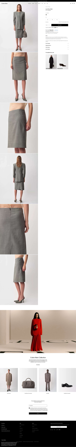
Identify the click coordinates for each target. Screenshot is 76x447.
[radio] (46, 14)
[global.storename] (5, 3)
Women (49, 6)
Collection (47, 6)
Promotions (3, 423)
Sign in (46, 33)
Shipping (21, 433)
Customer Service (22, 424)
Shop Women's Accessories (28, 393)
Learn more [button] (55, 33)
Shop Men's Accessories (67, 393)
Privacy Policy (10, 445)
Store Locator (3, 427)
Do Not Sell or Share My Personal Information (28, 441)
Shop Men (47, 393)
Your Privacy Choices (4, 445)
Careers (33, 426)
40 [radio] (52, 19)
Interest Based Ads (20, 441)
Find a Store (38, 364)
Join (48, 33)
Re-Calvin (33, 431)
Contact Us (21, 428)
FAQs (20, 426)
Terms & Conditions (36, 441)
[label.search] (70, 3)
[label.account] (72, 3)
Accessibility (21, 435)
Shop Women (9, 393)
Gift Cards (3, 425)
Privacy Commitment (34, 428)
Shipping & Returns (48, 45)
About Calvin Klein (34, 424)
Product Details (48, 43)
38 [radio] (47, 19)
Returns (21, 431)
